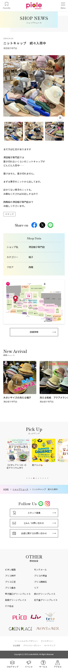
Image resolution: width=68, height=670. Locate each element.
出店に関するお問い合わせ (34, 533)
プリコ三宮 (10, 581)
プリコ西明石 (40, 581)
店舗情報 (34, 331)
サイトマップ (49, 645)
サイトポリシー (47, 641)
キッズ (10, 214)
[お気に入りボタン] (60, 118)
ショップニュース (20, 489)
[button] (26, 478)
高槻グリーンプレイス (15, 599)
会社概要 (16, 645)
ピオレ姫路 (10, 569)
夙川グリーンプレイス (44, 593)
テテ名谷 (9, 606)
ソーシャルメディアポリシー (26, 641)
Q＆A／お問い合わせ (34, 523)
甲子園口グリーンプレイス (18, 593)
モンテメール (40, 569)
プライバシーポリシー (32, 645)
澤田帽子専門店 (37, 247)
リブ (36, 587)
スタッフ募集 (34, 512)
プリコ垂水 (10, 587)
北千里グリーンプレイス (45, 599)
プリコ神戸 (10, 575)
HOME (6, 489)
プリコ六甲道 (40, 575)
